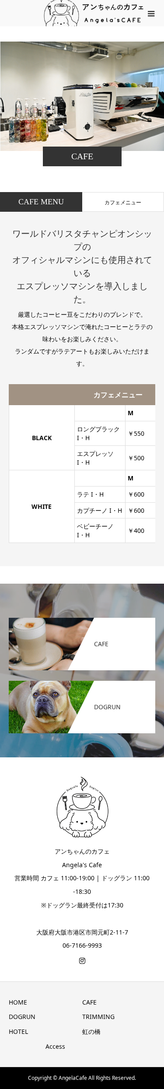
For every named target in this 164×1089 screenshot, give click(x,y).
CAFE (89, 1002)
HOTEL (18, 1031)
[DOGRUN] (82, 685)
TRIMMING (98, 1016)
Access (55, 1046)
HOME (18, 1002)
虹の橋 (91, 1031)
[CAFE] (82, 622)
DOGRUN (22, 1016)
